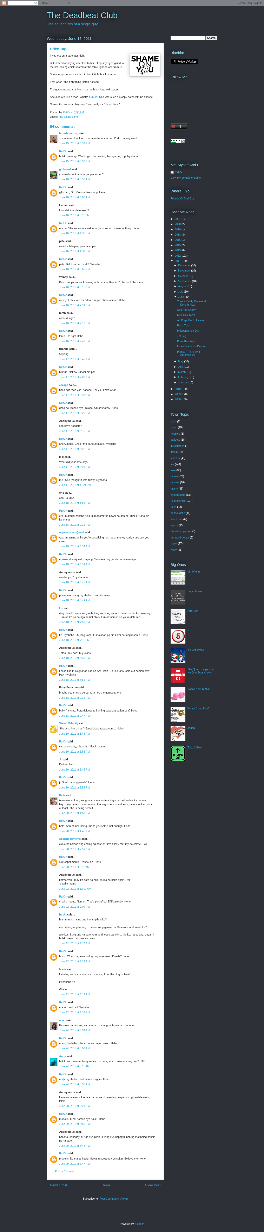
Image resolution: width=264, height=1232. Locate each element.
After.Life (192, 610)
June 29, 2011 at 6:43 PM (74, 1145)
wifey (174, 549)
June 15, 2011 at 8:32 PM (74, 143)
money (175, 476)
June (181, 296)
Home (106, 1185)
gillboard (65, 169)
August (182, 286)
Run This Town (186, 315)
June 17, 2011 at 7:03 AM (74, 377)
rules (173, 507)
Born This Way (186, 341)
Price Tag (183, 325)
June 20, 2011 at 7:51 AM (74, 849)
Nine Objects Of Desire (191, 346)
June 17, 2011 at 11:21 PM (75, 484)
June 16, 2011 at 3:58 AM (74, 179)
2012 (178, 255)
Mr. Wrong (193, 571)
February (184, 377)
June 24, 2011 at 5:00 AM (74, 1048)
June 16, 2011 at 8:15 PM (74, 287)
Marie (62, 969)
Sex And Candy (186, 309)
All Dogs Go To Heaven (191, 320)
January (183, 382)
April (181, 366)
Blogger (139, 1223)
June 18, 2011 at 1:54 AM (74, 502)
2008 (178, 399)
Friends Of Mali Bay (182, 198)
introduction (177, 445)
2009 (178, 394)
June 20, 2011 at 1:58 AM (74, 813)
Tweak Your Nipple (198, 688)
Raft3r (63, 151)
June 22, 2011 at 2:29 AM (74, 961)
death (174, 427)
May (181, 361)
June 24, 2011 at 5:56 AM (74, 1084)
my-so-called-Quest (71, 532)
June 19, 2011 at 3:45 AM (74, 733)
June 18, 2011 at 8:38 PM (74, 657)
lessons (175, 458)
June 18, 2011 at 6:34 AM (74, 546)
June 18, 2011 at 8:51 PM (74, 679)
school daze (178, 513)
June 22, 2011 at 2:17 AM (74, 943)
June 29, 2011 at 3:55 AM (74, 1123)
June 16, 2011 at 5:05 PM (74, 269)
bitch (173, 421)
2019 (178, 229)
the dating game (69, 116)
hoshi (62, 914)
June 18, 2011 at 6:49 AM (74, 600)
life (172, 464)
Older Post (152, 1185)
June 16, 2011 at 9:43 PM (74, 341)
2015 (178, 245)
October (183, 275)
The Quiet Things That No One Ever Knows (200, 671)
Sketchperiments (70, 838)
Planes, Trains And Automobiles (188, 353)
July (181, 291)
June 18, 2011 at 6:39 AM (74, 564)
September (185, 281)
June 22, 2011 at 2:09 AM (74, 906)
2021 (178, 219)
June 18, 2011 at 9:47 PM (74, 715)
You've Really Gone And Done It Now (191, 303)
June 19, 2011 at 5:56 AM (74, 751)
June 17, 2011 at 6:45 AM (74, 359)
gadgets (175, 439)
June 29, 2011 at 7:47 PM (74, 1163)
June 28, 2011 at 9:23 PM (74, 1105)
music (174, 488)
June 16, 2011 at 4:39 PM (74, 251)
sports (174, 525)
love (173, 470)
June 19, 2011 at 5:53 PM (74, 787)
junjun (174, 451)
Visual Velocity (68, 723)
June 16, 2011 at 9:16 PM (74, 323)
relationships (178, 500)
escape (63, 385)
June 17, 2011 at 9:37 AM (74, 395)
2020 (178, 224)
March (182, 372)
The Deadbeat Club (82, 15)
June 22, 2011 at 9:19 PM (74, 994)
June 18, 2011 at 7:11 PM (74, 639)
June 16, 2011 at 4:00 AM (74, 197)
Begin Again (194, 591)
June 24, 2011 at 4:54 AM (74, 1030)
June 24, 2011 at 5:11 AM (74, 1066)
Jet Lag (181, 336)
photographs (178, 494)
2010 (178, 388)
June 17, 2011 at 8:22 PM (74, 449)
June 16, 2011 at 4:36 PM (74, 233)
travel (174, 543)
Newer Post (58, 1185)
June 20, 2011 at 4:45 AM (74, 831)
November (184, 270)
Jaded (191, 727)
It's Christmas (195, 649)
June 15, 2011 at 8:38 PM (74, 161)
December (184, 265)
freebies (175, 433)
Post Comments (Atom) (113, 1198)
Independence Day (188, 330)
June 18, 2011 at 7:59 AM (74, 622)
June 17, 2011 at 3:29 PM (74, 413)
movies (175, 482)
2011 (178, 260)
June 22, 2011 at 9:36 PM (74, 1012)
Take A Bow (194, 747)
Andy (62, 1056)
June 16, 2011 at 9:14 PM (74, 305)
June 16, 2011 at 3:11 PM (74, 215)
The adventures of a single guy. (73, 24)
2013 (178, 250)
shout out (176, 519)
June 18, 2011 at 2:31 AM (74, 524)
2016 (178, 239)
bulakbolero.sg (68, 133)
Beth (62, 795)
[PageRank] (178, 142)
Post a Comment (65, 1171)
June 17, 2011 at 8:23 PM (74, 466)
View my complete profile (186, 177)
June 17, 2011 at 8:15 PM (74, 431)
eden (62, 1020)
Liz (61, 608)
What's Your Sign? (198, 708)
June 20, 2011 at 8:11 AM (74, 867)
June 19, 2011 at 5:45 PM (74, 769)
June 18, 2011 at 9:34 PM (74, 697)
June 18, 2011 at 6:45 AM (74, 582)
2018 (178, 234)
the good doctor (180, 537)
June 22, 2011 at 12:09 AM (75, 888)
